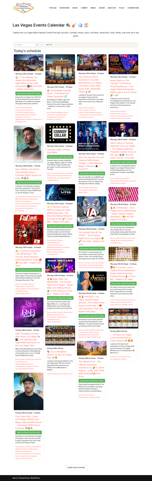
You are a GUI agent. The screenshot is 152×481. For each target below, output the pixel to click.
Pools (121, 8)
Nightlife (112, 8)
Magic (93, 8)
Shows (102, 8)
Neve (15, 478)
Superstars (65, 8)
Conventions (133, 8)
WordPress (35, 478)
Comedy (84, 8)
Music (75, 8)
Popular (52, 8)
